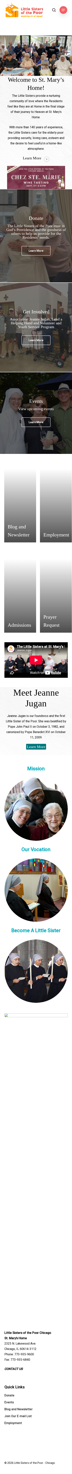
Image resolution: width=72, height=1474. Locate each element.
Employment (13, 1423)
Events (9, 1402)
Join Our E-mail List (18, 1416)
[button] (63, 10)
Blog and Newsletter (18, 1409)
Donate (9, 1395)
